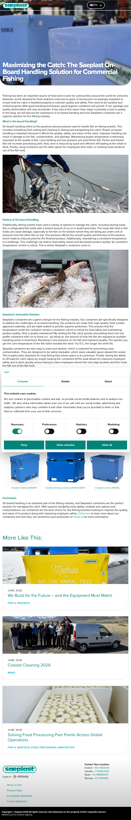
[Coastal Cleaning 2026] (65, 635)
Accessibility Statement (19, 796)
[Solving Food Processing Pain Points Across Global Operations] (65, 704)
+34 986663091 (100, 774)
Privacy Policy (14, 790)
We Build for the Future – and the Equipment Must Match (60, 595)
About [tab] (108, 381)
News (11, 673)
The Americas (30, 27)
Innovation (66, 747)
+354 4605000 (101, 768)
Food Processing (43, 747)
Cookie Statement (17, 801)
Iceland (73, 27)
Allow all (107, 444)
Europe (54, 27)
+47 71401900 (101, 778)
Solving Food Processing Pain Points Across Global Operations (55, 737)
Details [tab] (65, 381)
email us (78, 517)
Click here (84, 513)
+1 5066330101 (102, 771)
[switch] (49, 431)
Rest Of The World (102, 27)
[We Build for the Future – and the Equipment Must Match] (65, 565)
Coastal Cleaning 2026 (29, 665)
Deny (24, 444)
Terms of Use (14, 785)
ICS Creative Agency (22, 814)
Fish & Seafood (19, 603)
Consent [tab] (23, 381)
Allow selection (65, 444)
